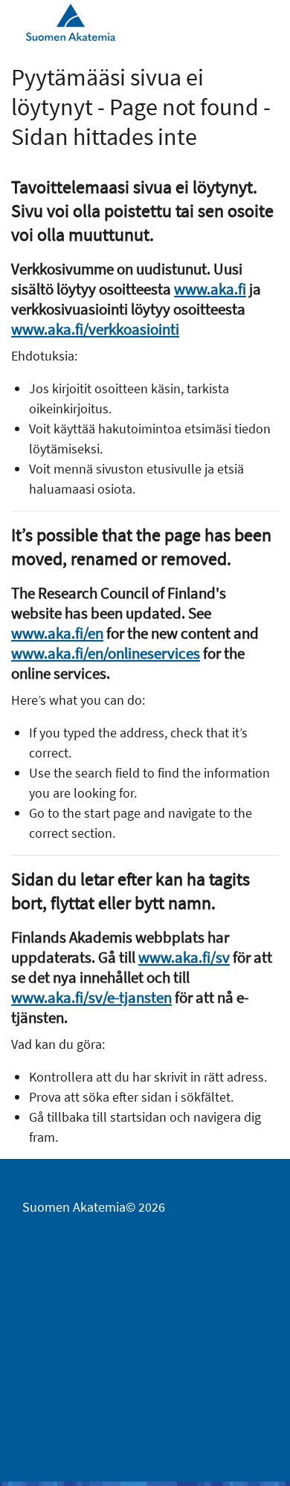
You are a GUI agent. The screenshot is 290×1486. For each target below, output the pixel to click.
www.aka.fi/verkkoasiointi (95, 329)
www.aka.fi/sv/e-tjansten (91, 997)
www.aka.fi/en (57, 633)
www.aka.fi (210, 289)
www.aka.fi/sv (184, 957)
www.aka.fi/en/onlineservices (105, 653)
